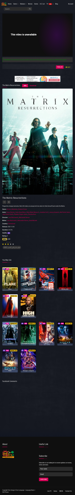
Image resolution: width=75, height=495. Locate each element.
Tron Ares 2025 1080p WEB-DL (47, 342)
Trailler (59, 67)
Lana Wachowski (13, 217)
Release (22, 4)
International (11, 224)
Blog (56, 4)
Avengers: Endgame (28, 370)
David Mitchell (33, 220)
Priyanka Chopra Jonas (20, 214)
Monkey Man (65, 289)
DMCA (61, 491)
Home (10, 4)
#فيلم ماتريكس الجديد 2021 (12, 247)
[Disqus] (37, 409)
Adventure (14, 209)
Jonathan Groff (44, 212)
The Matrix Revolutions (28, 343)
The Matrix (10, 343)
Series (36, 4)
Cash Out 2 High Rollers (28, 316)
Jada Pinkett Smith (7, 214)
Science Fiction (22, 209)
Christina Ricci (32, 214)
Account (70, 4)
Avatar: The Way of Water (10, 369)
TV (48, 4)
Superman (10, 316)
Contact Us (68, 491)
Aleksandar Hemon (24, 217)
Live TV (49, 491)
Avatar (65, 343)
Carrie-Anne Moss (20, 212)
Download (33, 86)
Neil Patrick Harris (65, 212)
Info (25, 86)
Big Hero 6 (46, 289)
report (68, 67)
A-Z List (42, 4)
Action (9, 209)
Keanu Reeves (10, 212)
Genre (15, 4)
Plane (10, 289)
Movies (30, 4)
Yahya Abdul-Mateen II (32, 212)
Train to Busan (28, 289)
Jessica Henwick (54, 212)
